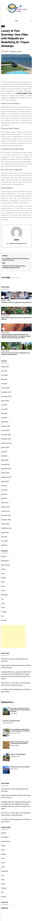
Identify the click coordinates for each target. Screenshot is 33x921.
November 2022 (6, 519)
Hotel (3, 26)
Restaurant (4, 595)
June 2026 (4, 375)
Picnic (3, 586)
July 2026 (4, 371)
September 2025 (6, 396)
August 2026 (5, 366)
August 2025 (5, 400)
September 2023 (6, 477)
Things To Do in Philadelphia (17, 754)
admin (6, 51)
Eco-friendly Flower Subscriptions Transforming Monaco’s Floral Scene (20, 730)
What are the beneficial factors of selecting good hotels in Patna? (19, 742)
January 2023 (5, 511)
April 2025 (4, 417)
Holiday (3, 577)
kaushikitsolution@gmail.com (18, 243)
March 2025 (4, 422)
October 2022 (5, 524)
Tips (2, 599)
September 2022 (6, 528)
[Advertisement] (13, 636)
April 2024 (4, 456)
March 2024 (4, 460)
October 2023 (5, 473)
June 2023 (4, 490)
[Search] (31, 21)
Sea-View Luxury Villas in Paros (11, 720)
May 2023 (4, 494)
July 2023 (4, 485)
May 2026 (4, 379)
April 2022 (4, 545)
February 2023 (5, 507)
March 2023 (4, 502)
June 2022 (4, 541)
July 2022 (4, 536)
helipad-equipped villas (24, 93)
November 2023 (6, 468)
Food (2, 573)
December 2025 (6, 392)
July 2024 (4, 451)
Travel (3, 607)
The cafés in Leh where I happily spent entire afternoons (16, 302)
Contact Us (4, 908)
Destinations (5, 561)
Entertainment (5, 565)
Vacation (4, 620)
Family (3, 569)
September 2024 (6, 443)
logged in (9, 277)
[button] (16, 21)
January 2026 (5, 388)
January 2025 (5, 430)
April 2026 (4, 383)
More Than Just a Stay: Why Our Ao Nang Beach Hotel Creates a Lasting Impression (15, 353)
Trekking (3, 612)
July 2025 (4, 405)
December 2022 (6, 515)
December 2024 (6, 434)
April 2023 (4, 498)
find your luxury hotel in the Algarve (20, 766)
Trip (2, 616)
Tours (3, 603)
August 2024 (5, 447)
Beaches (3, 556)
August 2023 (5, 481)
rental (3, 590)
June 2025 (4, 409)
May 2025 (4, 413)
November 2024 (6, 439)
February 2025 (5, 426)
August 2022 (5, 532)
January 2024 (5, 464)
